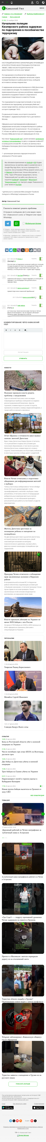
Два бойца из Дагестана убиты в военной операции (20, 763)
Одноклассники (11, 182)
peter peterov (21, 305)
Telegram (9, 172)
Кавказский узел (16, 139)
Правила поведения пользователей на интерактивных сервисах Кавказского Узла (23, 1127)
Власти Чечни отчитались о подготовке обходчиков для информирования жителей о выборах (22, 481)
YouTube (18, 185)
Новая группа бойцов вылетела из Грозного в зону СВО (21, 790)
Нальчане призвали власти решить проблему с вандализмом (19, 394)
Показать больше (23, 1084)
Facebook (15, 180)
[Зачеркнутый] (19, 330)
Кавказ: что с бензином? (13, 14)
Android (29, 162)
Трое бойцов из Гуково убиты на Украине (20, 771)
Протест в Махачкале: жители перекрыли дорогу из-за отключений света (20, 957)
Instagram (23, 180)
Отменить (23, 358)
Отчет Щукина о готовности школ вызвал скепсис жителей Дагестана (22, 437)
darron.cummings (23, 288)
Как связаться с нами (19, 1104)
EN (7, 2)
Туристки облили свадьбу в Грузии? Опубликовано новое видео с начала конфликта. (23, 1000)
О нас (3, 1104)
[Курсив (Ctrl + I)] (10, 330)
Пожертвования (39, 1104)
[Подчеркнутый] (15, 330)
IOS (35, 162)
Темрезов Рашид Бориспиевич (17, 667)
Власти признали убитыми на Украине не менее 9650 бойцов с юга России (22, 620)
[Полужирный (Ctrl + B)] (6, 330)
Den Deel (20, 275)
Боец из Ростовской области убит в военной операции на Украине (21, 743)
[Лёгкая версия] (12, 3)
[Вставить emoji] (25, 330)
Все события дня (37, 795)
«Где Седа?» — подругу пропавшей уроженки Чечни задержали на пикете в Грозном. (22, 918)
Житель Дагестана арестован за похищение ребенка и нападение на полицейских (19, 531)
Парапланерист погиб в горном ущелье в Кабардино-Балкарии (19, 780)
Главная (4, 17)
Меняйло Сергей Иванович (16, 697)
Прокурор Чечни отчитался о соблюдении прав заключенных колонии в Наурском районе (22, 577)
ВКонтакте (33, 180)
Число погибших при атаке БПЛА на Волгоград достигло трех (22, 753)
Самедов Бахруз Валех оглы (16, 727)
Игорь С (20, 259)
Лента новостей (15, 17)
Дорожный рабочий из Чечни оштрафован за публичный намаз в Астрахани (21, 831)
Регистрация (23, 352)
